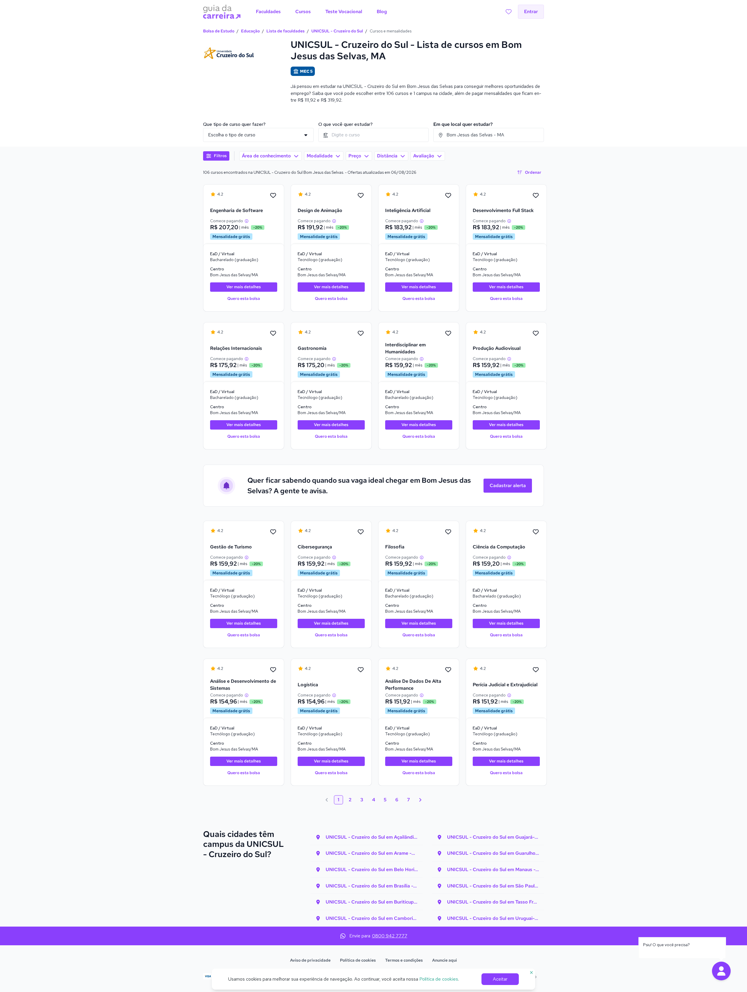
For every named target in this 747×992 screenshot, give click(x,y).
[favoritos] (509, 12)
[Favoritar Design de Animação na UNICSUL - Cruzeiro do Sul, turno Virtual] (361, 195)
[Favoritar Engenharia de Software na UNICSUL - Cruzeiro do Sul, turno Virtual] (273, 195)
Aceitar (500, 979)
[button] (721, 971)
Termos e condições (404, 960)
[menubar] (321, 12)
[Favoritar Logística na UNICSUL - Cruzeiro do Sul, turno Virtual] (361, 670)
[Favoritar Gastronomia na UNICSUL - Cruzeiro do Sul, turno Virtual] (361, 333)
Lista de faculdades (285, 31)
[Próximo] (420, 800)
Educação (250, 31)
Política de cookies (358, 960)
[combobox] (373, 135)
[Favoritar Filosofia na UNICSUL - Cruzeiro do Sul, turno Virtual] (448, 532)
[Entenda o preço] (246, 221)
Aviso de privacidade (310, 960)
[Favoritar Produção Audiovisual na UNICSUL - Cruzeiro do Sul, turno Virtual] (536, 333)
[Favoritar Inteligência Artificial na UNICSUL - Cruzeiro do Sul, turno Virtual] (448, 195)
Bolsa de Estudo (218, 31)
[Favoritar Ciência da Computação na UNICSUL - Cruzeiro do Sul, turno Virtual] (536, 532)
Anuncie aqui (444, 960)
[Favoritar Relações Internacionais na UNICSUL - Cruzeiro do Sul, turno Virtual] (273, 333)
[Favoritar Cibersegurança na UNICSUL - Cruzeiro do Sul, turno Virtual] (361, 532)
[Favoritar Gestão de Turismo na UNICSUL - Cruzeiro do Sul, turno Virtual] (273, 532)
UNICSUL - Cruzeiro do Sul (337, 31)
